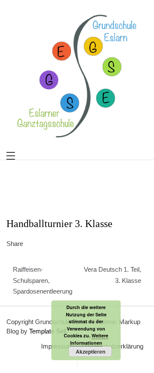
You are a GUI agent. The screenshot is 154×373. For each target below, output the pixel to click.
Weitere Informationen (89, 339)
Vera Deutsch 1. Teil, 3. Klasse (112, 275)
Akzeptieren (90, 351)
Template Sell (47, 331)
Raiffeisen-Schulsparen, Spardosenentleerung (42, 280)
